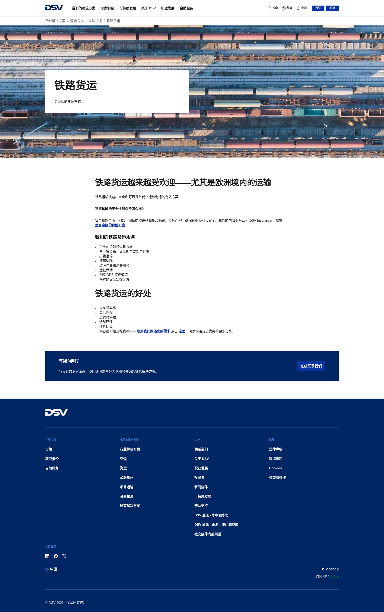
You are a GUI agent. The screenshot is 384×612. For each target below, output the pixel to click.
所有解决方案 (55, 21)
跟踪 (332, 8)
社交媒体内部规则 (207, 534)
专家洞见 (107, 8)
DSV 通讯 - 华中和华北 (211, 515)
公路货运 (126, 477)
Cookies (275, 468)
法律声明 (275, 449)
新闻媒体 (201, 487)
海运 (123, 468)
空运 (123, 459)
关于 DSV (148, 8)
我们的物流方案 (83, 8)
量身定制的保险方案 (110, 225)
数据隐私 (275, 459)
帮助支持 (201, 506)
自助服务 (186, 8)
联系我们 (201, 449)
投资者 (199, 477)
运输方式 (77, 21)
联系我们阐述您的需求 (153, 331)
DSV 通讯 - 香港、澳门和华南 (216, 524)
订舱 (48, 449)
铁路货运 (95, 21)
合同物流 (126, 496)
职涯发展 (167, 8)
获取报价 (52, 459)
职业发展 (201, 468)
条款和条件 (277, 477)
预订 (318, 8)
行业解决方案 (130, 449)
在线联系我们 (311, 366)
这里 (182, 331)
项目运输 (126, 487)
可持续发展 (127, 8)
